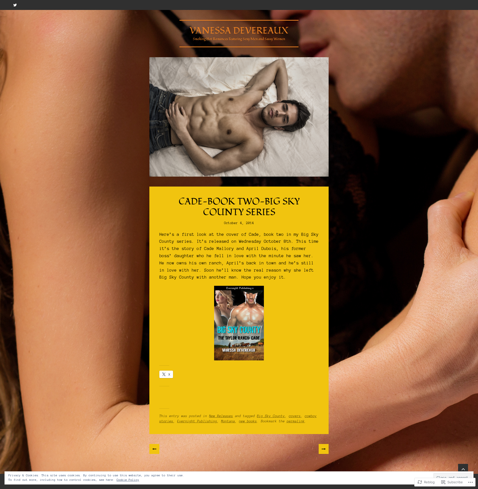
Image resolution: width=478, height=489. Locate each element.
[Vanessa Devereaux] (239, 117)
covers (295, 416)
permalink (296, 421)
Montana (228, 421)
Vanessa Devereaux (239, 31)
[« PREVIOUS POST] (154, 449)
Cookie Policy (128, 479)
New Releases (221, 416)
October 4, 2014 (239, 223)
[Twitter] (15, 5)
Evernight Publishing (197, 421)
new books (248, 421)
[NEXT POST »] (324, 449)
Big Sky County (271, 416)
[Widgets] (463, 469)
